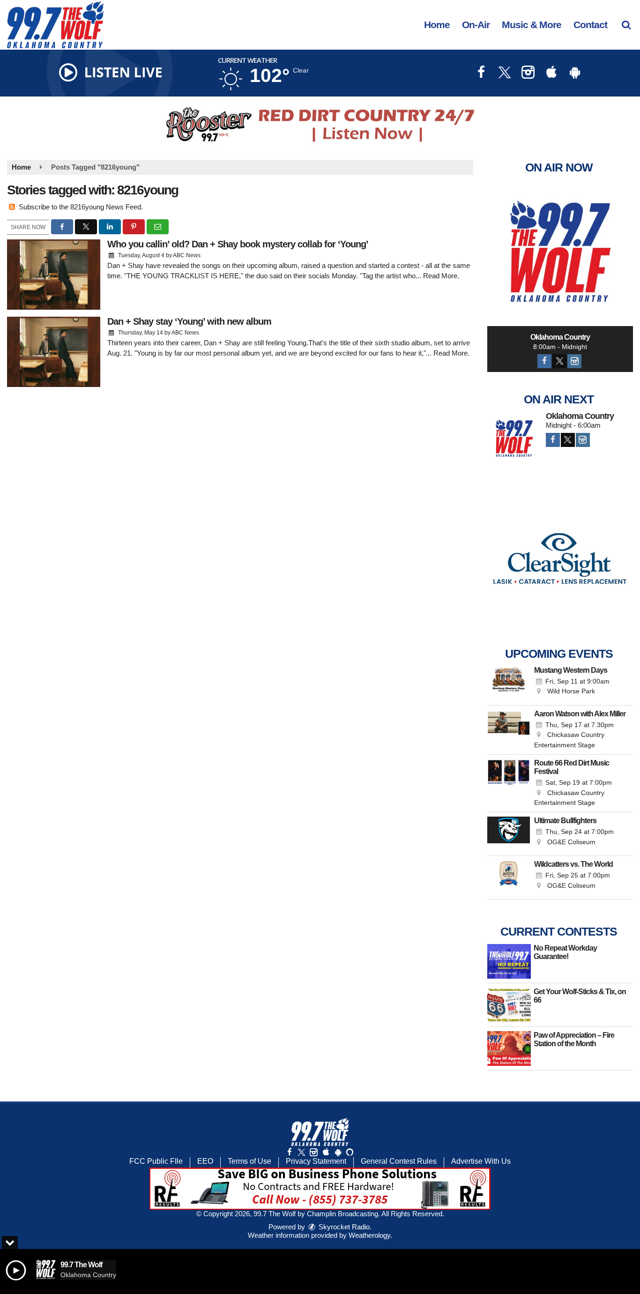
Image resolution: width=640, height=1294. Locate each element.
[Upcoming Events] (508, 683)
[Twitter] (559, 361)
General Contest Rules (399, 1161)
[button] (626, 24)
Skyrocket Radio (343, 1227)
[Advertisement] (320, 125)
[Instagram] (574, 361)
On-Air (476, 24)
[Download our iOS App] (551, 73)
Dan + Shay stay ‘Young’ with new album (189, 321)
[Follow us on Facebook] (289, 1152)
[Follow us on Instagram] (313, 1152)
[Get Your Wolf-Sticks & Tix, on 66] (509, 1005)
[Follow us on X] (301, 1152)
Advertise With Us (481, 1161)
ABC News (187, 255)
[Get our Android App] (337, 1152)
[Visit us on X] (504, 73)
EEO (205, 1161)
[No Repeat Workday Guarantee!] (509, 961)
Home (437, 24)
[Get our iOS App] (325, 1152)
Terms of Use (249, 1161)
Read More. (441, 276)
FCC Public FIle (156, 1161)
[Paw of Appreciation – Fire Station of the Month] (509, 1048)
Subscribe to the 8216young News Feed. (81, 207)
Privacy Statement (316, 1161)
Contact (590, 24)
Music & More (531, 24)
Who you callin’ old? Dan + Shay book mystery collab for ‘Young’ (237, 244)
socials (319, 276)
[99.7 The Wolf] (62, 24)
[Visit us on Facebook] (481, 73)
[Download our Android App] (575, 73)
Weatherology (369, 1235)
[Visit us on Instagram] (528, 73)
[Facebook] (544, 361)
